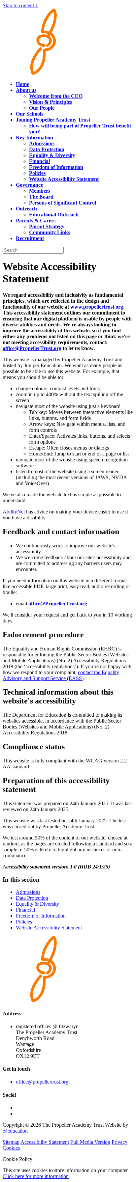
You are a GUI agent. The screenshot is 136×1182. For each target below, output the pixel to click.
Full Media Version (90, 1142)
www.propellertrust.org (96, 307)
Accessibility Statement (44, 1142)
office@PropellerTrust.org (32, 348)
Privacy (119, 1142)
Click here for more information (36, 1176)
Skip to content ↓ (20, 5)
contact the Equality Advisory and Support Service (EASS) (61, 675)
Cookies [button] (11, 1148)
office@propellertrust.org (42, 1082)
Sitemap (11, 1142)
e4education (15, 1131)
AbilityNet (14, 511)
